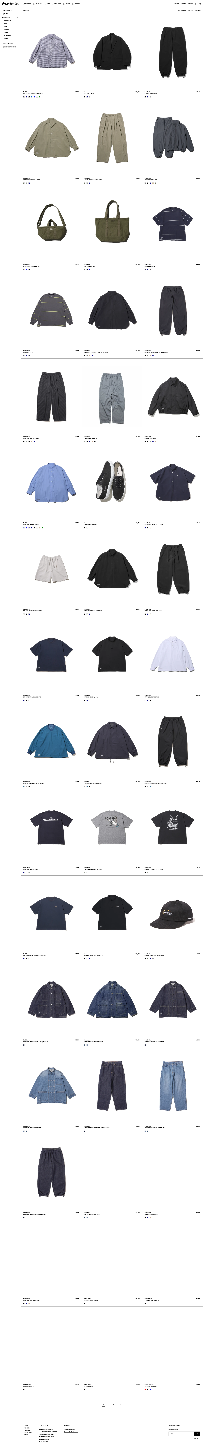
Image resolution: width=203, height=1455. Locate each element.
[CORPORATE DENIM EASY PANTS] (112, 1172)
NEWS (48, 4)
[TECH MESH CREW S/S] (51, 1344)
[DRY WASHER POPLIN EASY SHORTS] (51, 568)
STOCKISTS (77, 4)
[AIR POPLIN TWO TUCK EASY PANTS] (112, 137)
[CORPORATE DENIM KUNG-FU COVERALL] (172, 999)
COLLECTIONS (39, 4)
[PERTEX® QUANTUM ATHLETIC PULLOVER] (51, 741)
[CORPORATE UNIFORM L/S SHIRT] (51, 482)
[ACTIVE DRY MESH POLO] (172, 1344)
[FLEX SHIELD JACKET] (112, 51)
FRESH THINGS (57, 4)
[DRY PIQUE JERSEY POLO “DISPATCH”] (112, 913)
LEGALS (26, 1434)
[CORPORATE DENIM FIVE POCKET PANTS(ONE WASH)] (112, 1086)
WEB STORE (28, 4)
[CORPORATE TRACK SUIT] (172, 137)
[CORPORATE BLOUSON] (172, 396)
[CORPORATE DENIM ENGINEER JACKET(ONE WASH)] (51, 999)
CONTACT (26, 1426)
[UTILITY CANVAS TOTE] (112, 224)
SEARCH (176, 4)
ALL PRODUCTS (8, 10)
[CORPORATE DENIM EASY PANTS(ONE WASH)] (51, 1172)
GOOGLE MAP (50, 1434)
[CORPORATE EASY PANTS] (112, 396)
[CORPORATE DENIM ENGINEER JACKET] (112, 999)
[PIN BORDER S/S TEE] (172, 224)
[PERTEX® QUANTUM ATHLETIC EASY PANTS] (172, 741)
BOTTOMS (6, 29)
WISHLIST (190, 4)
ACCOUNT (183, 4)
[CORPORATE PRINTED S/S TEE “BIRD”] (112, 827)
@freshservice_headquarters (71, 1432)
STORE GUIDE (27, 1430)
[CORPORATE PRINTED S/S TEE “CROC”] (172, 827)
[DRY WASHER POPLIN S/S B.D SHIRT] (172, 482)
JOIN (197, 1433)
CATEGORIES (7, 17)
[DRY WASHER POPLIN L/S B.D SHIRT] (112, 568)
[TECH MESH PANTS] (112, 1344)
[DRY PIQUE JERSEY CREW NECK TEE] (51, 655)
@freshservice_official (69, 1429)
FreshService (7, 14)
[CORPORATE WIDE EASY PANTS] (51, 396)
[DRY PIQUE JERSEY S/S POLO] (112, 655)
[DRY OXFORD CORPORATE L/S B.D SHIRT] (51, 51)
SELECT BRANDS (8, 43)
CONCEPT (68, 4)
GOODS (6, 38)
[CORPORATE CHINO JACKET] (172, 1172)
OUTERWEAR (7, 20)
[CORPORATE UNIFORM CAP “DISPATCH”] (172, 913)
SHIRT (5, 26)
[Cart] (200, 4)
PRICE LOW (190, 11)
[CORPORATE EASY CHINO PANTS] (51, 1258)
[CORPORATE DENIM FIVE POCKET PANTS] (172, 1086)
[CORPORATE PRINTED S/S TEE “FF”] (51, 827)
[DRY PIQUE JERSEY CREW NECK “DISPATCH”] (51, 913)
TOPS (5, 23)
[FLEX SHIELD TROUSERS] (172, 51)
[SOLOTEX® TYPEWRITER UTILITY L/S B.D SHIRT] (112, 310)
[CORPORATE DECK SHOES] (112, 482)
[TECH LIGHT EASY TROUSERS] (172, 1258)
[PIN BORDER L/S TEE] (51, 310)
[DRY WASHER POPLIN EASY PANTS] (172, 568)
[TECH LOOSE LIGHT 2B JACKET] (112, 1258)
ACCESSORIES (7, 35)
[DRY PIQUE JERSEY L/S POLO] (172, 655)
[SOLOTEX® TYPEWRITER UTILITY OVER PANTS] (172, 310)
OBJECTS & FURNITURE (10, 47)
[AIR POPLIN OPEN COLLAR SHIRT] (51, 137)
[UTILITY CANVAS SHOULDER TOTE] (51, 224)
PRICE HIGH (198, 11)
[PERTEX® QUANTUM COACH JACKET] (112, 741)
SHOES (6, 32)
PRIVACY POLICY (28, 1432)
